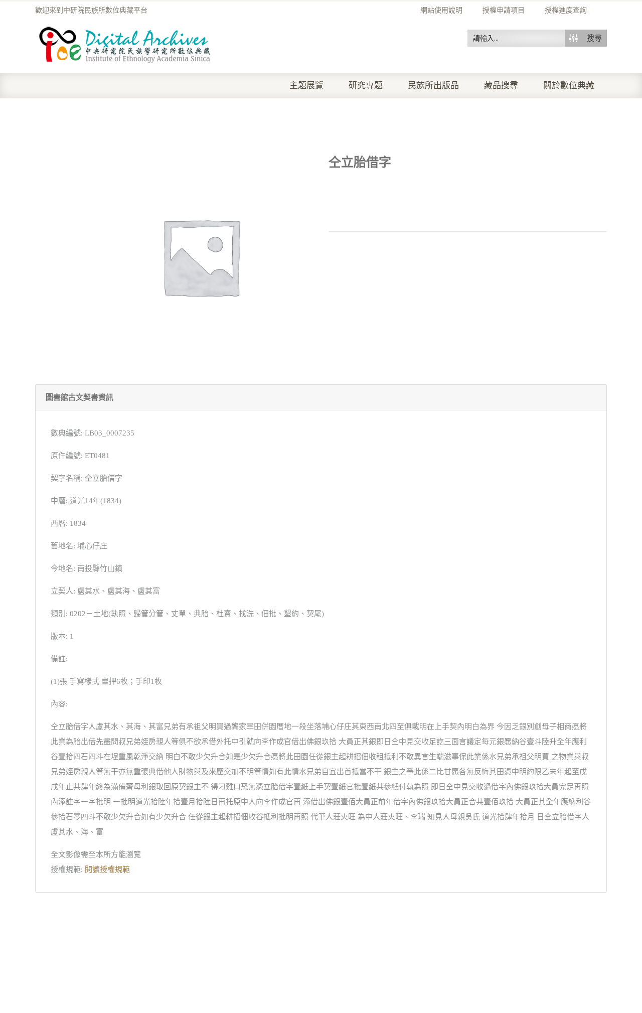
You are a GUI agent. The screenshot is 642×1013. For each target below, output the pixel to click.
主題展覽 (306, 85)
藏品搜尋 (501, 85)
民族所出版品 (433, 85)
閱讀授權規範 (107, 869)
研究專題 (366, 85)
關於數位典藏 (568, 85)
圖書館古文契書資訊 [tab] (79, 397)
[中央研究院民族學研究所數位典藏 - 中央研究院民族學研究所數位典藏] (125, 43)
